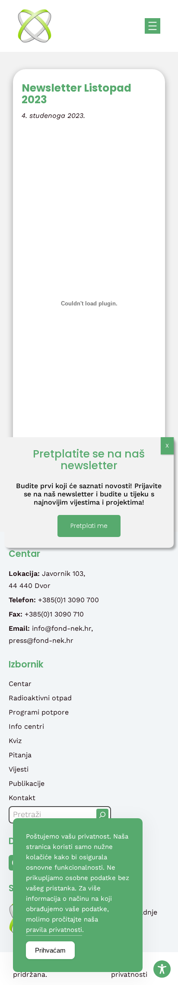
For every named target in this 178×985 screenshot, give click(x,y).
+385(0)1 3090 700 (68, 600)
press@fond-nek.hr (41, 640)
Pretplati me (89, 525)
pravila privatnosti (54, 930)
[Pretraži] (102, 815)
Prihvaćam (50, 950)
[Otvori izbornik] (152, 26)
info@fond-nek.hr (61, 628)
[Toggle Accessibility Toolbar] (162, 969)
